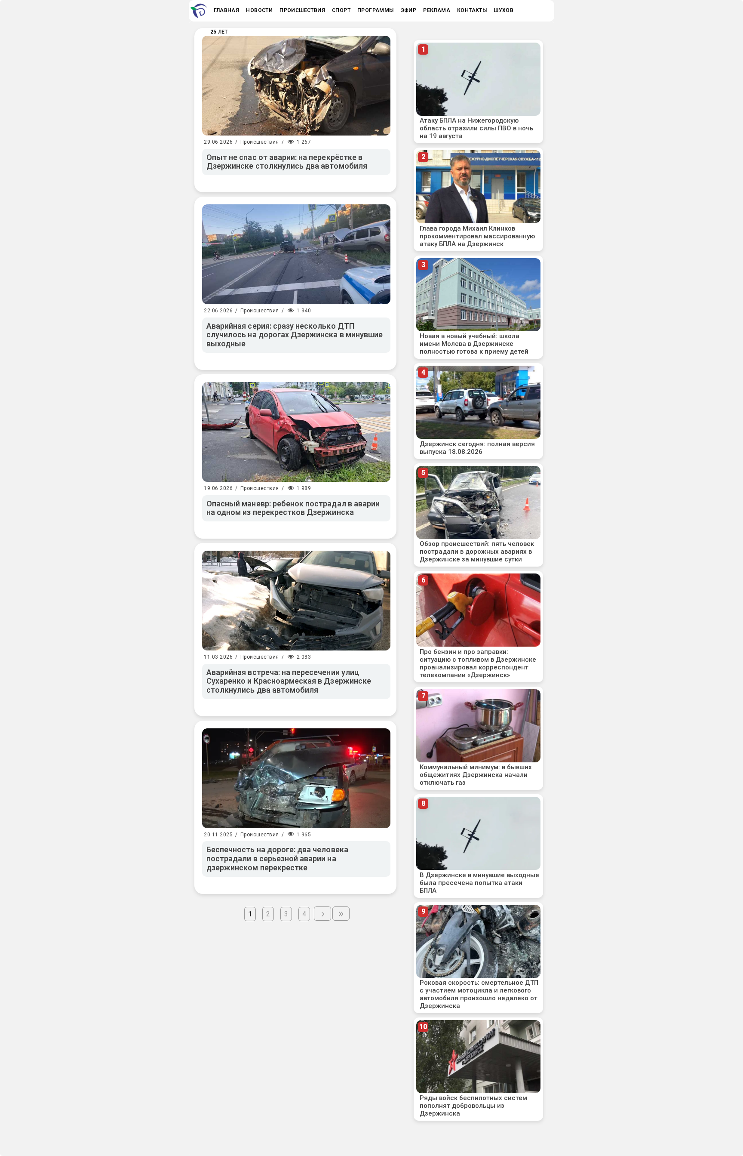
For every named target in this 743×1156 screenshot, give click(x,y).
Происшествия (259, 142)
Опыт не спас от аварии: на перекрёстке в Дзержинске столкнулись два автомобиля (286, 162)
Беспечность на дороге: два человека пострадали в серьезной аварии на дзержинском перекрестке (277, 858)
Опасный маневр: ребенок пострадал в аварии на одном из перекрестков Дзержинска (293, 508)
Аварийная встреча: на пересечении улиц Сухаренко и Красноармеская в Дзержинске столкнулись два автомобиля (288, 681)
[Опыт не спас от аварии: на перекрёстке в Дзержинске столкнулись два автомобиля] (296, 86)
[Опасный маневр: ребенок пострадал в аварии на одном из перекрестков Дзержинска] (296, 432)
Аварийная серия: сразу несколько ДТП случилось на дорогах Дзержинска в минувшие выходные (294, 334)
